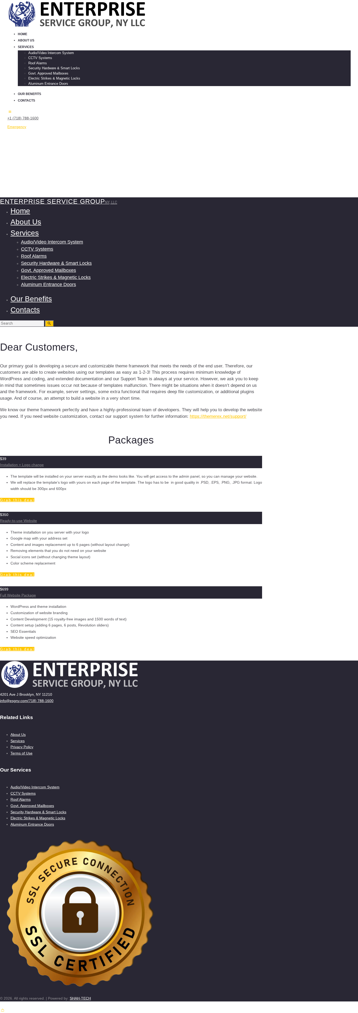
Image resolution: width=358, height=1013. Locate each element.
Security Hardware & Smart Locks (38, 812)
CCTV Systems (23, 793)
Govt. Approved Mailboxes (32, 806)
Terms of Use (21, 753)
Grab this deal (17, 500)
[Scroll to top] (2, 1009)
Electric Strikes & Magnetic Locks (37, 818)
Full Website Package (18, 595)
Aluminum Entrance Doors (32, 824)
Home (5, 185)
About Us (18, 734)
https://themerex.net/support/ (218, 416)
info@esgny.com (14, 701)
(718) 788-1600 (40, 701)
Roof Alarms (20, 799)
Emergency (16, 127)
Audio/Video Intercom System (34, 787)
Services (17, 741)
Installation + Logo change (22, 465)
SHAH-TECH (80, 998)
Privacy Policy (21, 747)
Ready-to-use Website (18, 521)
